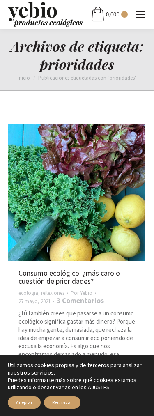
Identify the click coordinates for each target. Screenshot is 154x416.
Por (81, 293)
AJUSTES (99, 387)
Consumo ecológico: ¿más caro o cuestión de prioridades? (69, 277)
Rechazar (62, 402)
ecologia (28, 293)
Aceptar (24, 402)
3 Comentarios (80, 300)
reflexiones (52, 293)
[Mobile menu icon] (141, 14)
